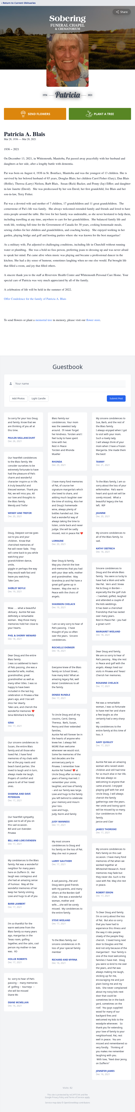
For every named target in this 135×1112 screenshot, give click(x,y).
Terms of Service (76, 1097)
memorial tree (43, 320)
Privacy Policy (58, 1097)
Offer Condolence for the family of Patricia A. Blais (35, 299)
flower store (93, 320)
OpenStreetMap (71, 1102)
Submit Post (116, 398)
